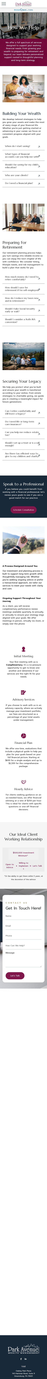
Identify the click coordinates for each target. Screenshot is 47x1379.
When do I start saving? (17, 146)
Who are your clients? (16, 175)
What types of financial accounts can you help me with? (22, 155)
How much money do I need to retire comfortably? (21, 278)
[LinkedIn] (25, 1359)
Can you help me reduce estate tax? (22, 433)
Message (10, 952)
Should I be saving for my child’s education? (21, 166)
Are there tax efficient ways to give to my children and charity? (22, 455)
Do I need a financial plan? (19, 183)
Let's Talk (15, 975)
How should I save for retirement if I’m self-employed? (22, 289)
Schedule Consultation (23, 510)
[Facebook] (21, 1359)
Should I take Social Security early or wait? (20, 310)
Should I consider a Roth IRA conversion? (20, 320)
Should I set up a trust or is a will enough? (22, 444)
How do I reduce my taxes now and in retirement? (22, 299)
